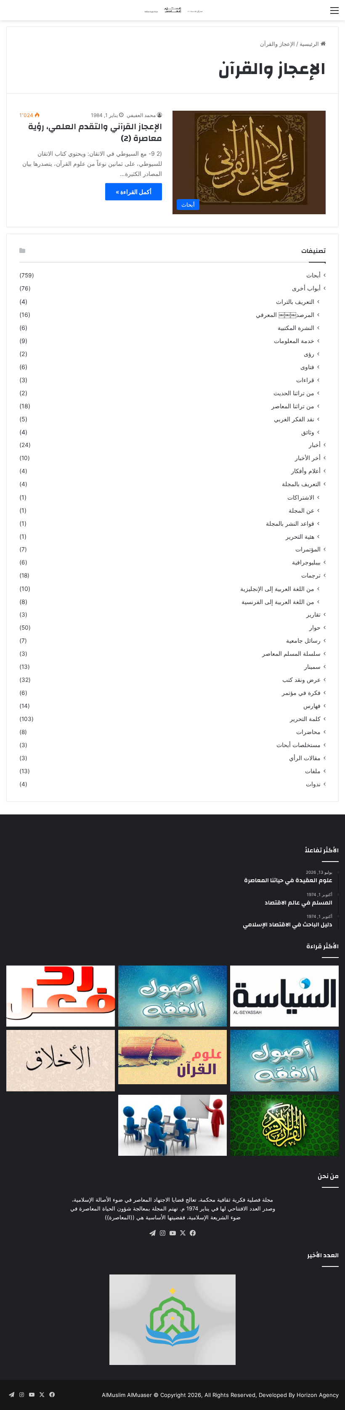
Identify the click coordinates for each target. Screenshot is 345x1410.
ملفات (313, 771)
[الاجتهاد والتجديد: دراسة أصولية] (284, 1060)
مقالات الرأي (305, 758)
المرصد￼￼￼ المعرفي (285, 314)
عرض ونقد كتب (301, 679)
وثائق (307, 432)
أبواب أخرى (306, 288)
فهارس (312, 705)
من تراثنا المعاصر (292, 406)
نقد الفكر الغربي (294, 419)
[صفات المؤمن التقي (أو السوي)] (60, 1060)
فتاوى (307, 366)
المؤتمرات (308, 549)
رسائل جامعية (303, 640)
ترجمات (311, 575)
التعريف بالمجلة (301, 484)
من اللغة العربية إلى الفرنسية (278, 601)
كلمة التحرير (305, 719)
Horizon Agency (318, 1394)
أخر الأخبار (308, 458)
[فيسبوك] (193, 1233)
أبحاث (313, 275)
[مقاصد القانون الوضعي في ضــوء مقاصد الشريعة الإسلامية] (172, 996)
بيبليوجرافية (306, 562)
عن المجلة (301, 510)
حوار (315, 627)
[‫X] (183, 1233)
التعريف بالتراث (295, 301)
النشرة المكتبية (296, 327)
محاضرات (308, 732)
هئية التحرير (300, 536)
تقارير (313, 614)
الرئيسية (310, 43)
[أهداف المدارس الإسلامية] (172, 1125)
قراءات (305, 379)
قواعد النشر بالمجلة (290, 523)
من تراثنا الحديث (293, 392)
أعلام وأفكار (306, 471)
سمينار (312, 666)
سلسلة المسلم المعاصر (291, 653)
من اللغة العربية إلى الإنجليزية (277, 588)
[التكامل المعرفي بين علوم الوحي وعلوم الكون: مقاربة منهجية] (172, 1057)
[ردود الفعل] (60, 996)
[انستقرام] (162, 1233)
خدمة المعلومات (294, 340)
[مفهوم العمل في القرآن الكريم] (284, 1125)
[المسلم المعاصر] (172, 10)
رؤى (309, 353)
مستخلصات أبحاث (298, 745)
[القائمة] (334, 13)
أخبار (315, 445)
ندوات (313, 784)
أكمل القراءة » (133, 191)
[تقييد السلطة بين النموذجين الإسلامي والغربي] (284, 996)
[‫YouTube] (172, 1233)
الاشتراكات (300, 497)
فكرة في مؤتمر (301, 692)
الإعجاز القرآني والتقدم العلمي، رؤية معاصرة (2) (95, 132)
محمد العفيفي (141, 115)
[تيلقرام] (152, 1233)
